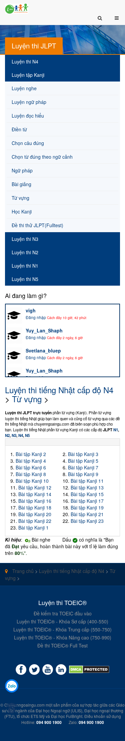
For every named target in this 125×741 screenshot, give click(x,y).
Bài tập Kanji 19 (87, 507)
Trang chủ (22, 571)
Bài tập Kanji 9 (83, 474)
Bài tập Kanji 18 (34, 507)
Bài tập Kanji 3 (83, 454)
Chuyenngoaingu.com (24, 705)
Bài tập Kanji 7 (83, 467)
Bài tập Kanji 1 (33, 527)
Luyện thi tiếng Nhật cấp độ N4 (59, 390)
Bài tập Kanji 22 (34, 520)
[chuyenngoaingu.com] (89, 669)
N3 (14, 435)
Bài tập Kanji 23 (87, 520)
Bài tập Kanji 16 (34, 500)
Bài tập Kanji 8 (31, 474)
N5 (27, 435)
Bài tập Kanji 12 (34, 487)
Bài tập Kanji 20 (34, 514)
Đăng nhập (36, 317)
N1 (115, 430)
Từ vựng (27, 399)
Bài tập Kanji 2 (31, 454)
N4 (20, 435)
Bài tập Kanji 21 (87, 514)
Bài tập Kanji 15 (87, 494)
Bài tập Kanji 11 (87, 480)
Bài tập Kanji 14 (34, 494)
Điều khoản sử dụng (102, 716)
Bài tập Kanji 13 (87, 487)
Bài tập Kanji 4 (31, 460)
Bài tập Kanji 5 (83, 460)
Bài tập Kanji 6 (31, 467)
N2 (7, 435)
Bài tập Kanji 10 (32, 480)
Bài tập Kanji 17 (87, 500)
